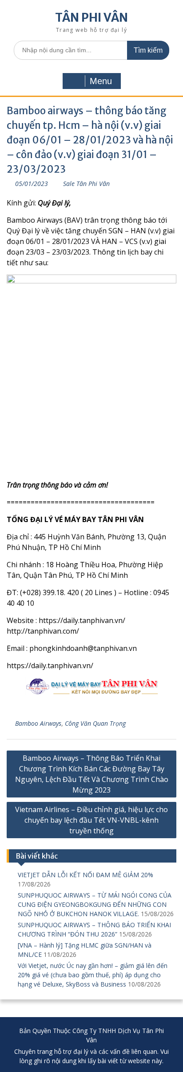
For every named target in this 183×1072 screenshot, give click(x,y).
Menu (101, 81)
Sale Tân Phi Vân (86, 183)
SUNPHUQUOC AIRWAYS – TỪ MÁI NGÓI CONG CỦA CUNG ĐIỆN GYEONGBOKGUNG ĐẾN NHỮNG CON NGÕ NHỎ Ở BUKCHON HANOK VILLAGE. (94, 904)
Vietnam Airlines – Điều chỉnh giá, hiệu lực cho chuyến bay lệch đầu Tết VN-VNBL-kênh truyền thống (91, 820)
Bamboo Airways (38, 723)
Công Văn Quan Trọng (95, 723)
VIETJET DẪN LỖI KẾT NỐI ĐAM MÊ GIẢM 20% (85, 875)
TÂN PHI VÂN (91, 17)
